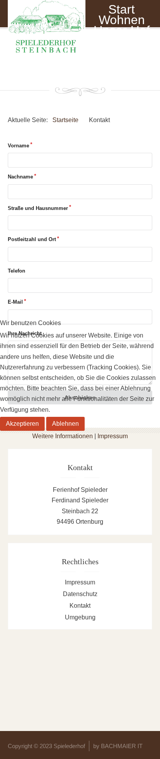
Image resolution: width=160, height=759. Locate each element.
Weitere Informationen (62, 436)
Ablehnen (65, 423)
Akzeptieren (22, 423)
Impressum (112, 436)
